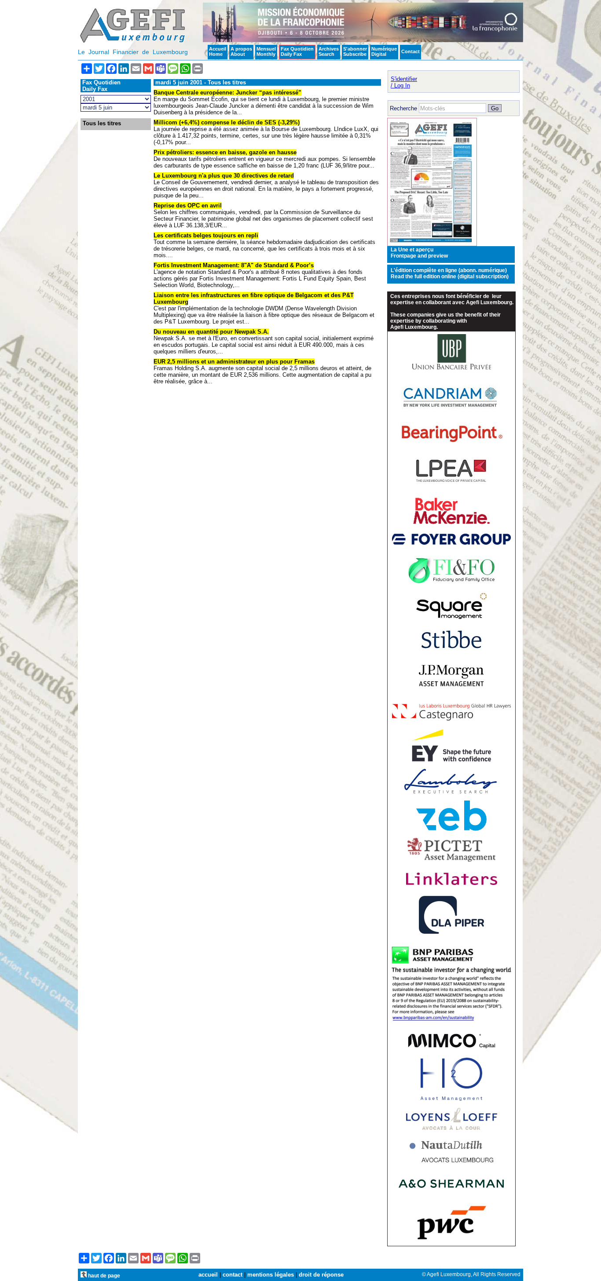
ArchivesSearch (329, 51)
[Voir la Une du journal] (432, 244)
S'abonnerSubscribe (355, 51)
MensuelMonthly (266, 51)
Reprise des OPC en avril (188, 205)
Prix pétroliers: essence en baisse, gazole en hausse (225, 152)
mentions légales (270, 1274)
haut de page (103, 1275)
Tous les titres (102, 123)
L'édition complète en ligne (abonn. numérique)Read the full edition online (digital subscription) (450, 273)
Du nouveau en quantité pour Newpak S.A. (211, 331)
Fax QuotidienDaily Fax (297, 51)
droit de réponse (321, 1274)
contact (232, 1274)
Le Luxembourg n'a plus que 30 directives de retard (224, 175)
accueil (208, 1274)
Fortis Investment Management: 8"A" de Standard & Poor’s (234, 265)
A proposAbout (241, 51)
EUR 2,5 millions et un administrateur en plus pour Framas (234, 361)
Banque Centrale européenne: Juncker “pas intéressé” (227, 92)
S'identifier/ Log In (404, 82)
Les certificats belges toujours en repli (206, 235)
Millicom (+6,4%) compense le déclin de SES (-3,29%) (227, 122)
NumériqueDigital (384, 51)
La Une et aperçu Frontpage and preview (419, 253)
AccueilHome (217, 51)
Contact (410, 51)
